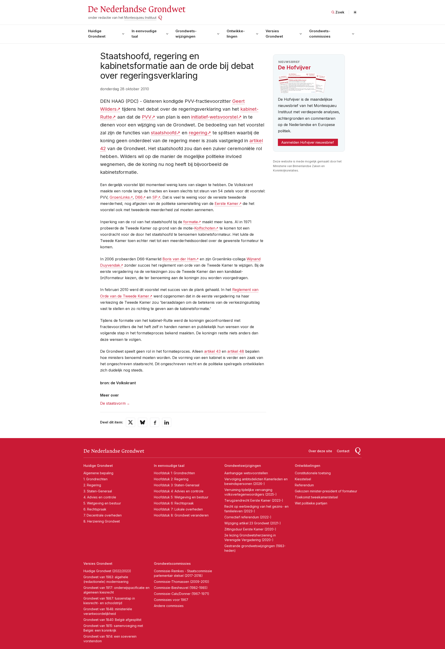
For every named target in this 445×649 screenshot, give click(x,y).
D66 (139, 197)
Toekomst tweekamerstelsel (316, 497)
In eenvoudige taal (144, 34)
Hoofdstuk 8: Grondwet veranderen (181, 515)
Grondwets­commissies (320, 34)
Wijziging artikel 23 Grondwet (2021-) (252, 523)
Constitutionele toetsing (313, 473)
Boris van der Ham (179, 259)
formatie (190, 222)
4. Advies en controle (99, 497)
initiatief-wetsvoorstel (214, 117)
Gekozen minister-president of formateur (326, 491)
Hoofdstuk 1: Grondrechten (174, 473)
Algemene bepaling (98, 473)
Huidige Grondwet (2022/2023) (107, 571)
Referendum (304, 485)
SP (154, 197)
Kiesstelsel (303, 479)
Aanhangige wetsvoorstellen (246, 473)
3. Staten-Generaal (97, 491)
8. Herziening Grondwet (101, 521)
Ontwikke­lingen (236, 34)
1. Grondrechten (95, 479)
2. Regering (92, 485)
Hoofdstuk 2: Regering (171, 479)
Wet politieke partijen (311, 503)
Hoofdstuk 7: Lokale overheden (178, 509)
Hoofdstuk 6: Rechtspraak (174, 503)
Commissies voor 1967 (171, 600)
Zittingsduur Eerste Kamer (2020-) (250, 529)
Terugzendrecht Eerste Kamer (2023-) (253, 500)
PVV (146, 117)
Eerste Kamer (226, 203)
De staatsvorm (113, 403)
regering (198, 133)
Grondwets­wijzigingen (186, 34)
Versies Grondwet (274, 34)
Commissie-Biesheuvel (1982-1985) (181, 588)
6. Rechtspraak (94, 509)
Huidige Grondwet (96, 34)
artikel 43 (212, 351)
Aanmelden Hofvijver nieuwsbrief (307, 142)
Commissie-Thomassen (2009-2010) (181, 582)
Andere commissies (169, 606)
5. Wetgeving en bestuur (102, 503)
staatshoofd (163, 133)
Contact (343, 451)
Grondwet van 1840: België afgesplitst (112, 620)
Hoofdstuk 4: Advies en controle (178, 491)
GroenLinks (120, 197)
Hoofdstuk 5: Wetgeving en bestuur (181, 497)
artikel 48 (235, 351)
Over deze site (320, 451)
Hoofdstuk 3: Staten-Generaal (176, 485)
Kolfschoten (204, 228)
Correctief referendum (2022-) (247, 517)
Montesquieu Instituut (140, 17)
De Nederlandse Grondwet (136, 9)
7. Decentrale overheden (102, 515)
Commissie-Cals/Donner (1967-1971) (181, 594)
